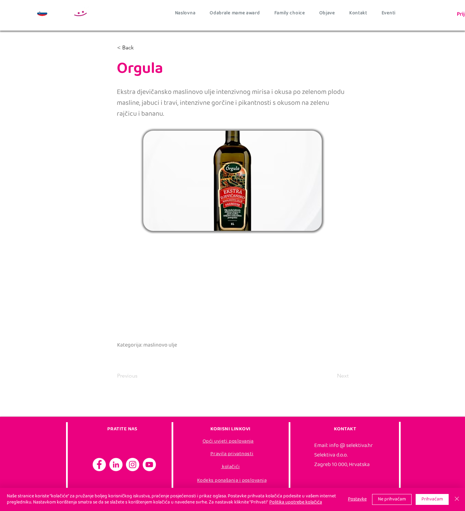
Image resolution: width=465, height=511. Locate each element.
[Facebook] (99, 464)
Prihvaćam (432, 499)
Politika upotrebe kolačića (295, 502)
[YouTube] (149, 464)
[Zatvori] (457, 499)
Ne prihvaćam (392, 499)
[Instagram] (132, 464)
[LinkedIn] (116, 464)
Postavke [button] (357, 499)
